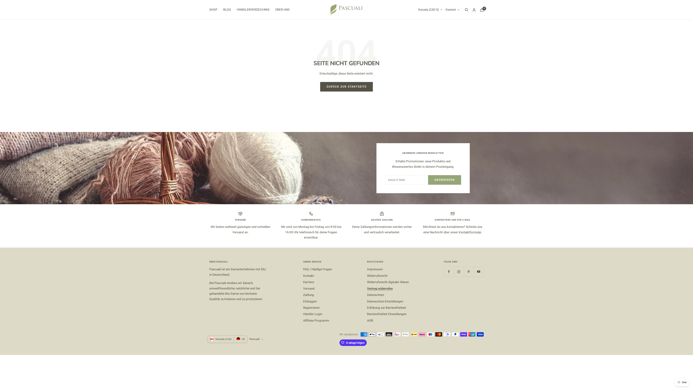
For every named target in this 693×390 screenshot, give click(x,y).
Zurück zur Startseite (346, 86)
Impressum (375, 269)
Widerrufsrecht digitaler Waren (388, 282)
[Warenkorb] (482, 10)
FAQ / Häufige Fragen (317, 269)
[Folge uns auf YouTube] (479, 272)
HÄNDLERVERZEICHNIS (253, 9)
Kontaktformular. (470, 232)
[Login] (474, 9)
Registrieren (311, 307)
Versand (309, 288)
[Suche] (466, 9)
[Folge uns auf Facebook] (449, 272)
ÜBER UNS (282, 9)
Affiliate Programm (316, 320)
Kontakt (308, 276)
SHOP (213, 9)
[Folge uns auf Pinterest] (469, 272)
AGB (370, 320)
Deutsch (451, 9)
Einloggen (310, 301)
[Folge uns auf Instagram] (459, 272)
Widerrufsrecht (377, 276)
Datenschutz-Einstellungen (385, 301)
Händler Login (312, 314)
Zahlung (308, 295)
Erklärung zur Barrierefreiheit (386, 307)
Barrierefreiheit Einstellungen (386, 314)
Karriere (308, 282)
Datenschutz (375, 295)
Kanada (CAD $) (428, 9)
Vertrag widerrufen (380, 288)
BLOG (227, 9)
